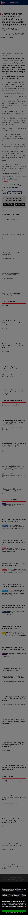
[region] (14, 898)
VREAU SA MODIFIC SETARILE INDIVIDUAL (14, 912)
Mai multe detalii (18, 890)
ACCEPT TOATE (14, 910)
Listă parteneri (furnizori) (5, 908)
